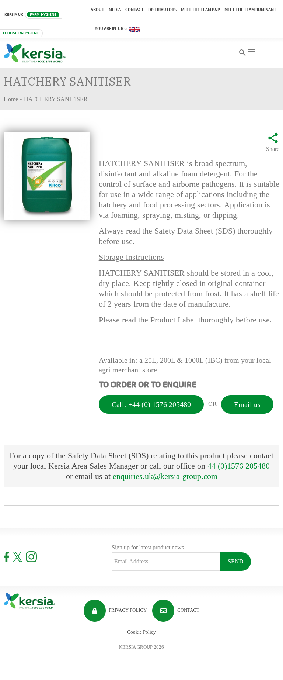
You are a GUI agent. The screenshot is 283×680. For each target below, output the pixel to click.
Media (115, 9)
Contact (134, 9)
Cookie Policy (141, 632)
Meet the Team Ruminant (250, 9)
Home (11, 99)
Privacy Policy (127, 610)
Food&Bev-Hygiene (21, 33)
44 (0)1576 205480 (238, 465)
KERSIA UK (13, 14)
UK (109, 28)
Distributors (162, 9)
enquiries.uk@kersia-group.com (165, 476)
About (97, 9)
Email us (247, 404)
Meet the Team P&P (200, 9)
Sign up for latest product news (148, 547)
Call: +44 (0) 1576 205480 (151, 404)
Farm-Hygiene (43, 14)
